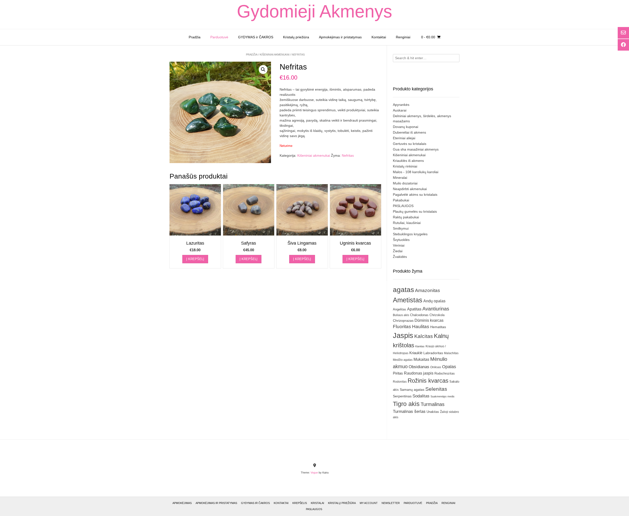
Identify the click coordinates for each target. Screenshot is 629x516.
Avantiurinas (435, 308)
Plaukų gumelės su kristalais (415, 211)
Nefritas (348, 155)
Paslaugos (314, 509)
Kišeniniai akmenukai (274, 54)
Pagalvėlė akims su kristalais (415, 194)
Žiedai (397, 251)
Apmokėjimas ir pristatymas (340, 37)
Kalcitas (423, 336)
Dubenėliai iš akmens (409, 132)
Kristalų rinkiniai (405, 166)
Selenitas (436, 389)
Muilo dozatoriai (405, 183)
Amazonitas (427, 290)
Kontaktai (379, 37)
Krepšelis (299, 503)
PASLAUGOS (403, 206)
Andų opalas (434, 301)
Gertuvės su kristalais (409, 144)
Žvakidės (400, 257)
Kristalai (317, 503)
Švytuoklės (401, 240)
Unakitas (433, 412)
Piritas (398, 373)
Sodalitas (421, 395)
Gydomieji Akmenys (314, 11)
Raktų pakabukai (406, 217)
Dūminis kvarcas (429, 320)
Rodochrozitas (444, 373)
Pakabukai (401, 200)
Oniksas (435, 367)
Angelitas (399, 309)
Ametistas (407, 300)
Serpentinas (402, 396)
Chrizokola (436, 315)
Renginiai (403, 37)
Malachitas (451, 353)
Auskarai (399, 110)
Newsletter (391, 503)
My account (369, 503)
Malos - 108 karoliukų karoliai (415, 172)
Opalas (449, 366)
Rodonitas (400, 381)
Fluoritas (402, 326)
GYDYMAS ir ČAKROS (255, 37)
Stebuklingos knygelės (410, 234)
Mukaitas (421, 359)
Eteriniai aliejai (404, 138)
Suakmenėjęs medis (442, 396)
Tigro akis (406, 404)
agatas (403, 289)
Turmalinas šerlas (409, 411)
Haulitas (420, 326)
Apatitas (414, 309)
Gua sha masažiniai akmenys (416, 149)
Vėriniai (398, 245)
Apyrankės (401, 105)
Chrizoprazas (403, 320)
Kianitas (420, 346)
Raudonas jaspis (418, 373)
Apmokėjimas (182, 503)
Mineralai (400, 178)
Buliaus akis (401, 315)
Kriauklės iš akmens (408, 161)
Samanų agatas (412, 389)
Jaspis (403, 335)
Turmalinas (432, 404)
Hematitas (438, 327)
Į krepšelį (195, 259)
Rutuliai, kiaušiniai (407, 223)
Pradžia (194, 37)
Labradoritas (433, 353)
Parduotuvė (219, 37)
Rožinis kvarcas (428, 380)
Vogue (314, 472)
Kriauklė (415, 353)
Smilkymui (401, 228)
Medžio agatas (403, 360)
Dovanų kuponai (405, 127)
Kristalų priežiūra (296, 37)
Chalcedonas (419, 315)
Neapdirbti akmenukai (410, 189)
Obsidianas (419, 366)
